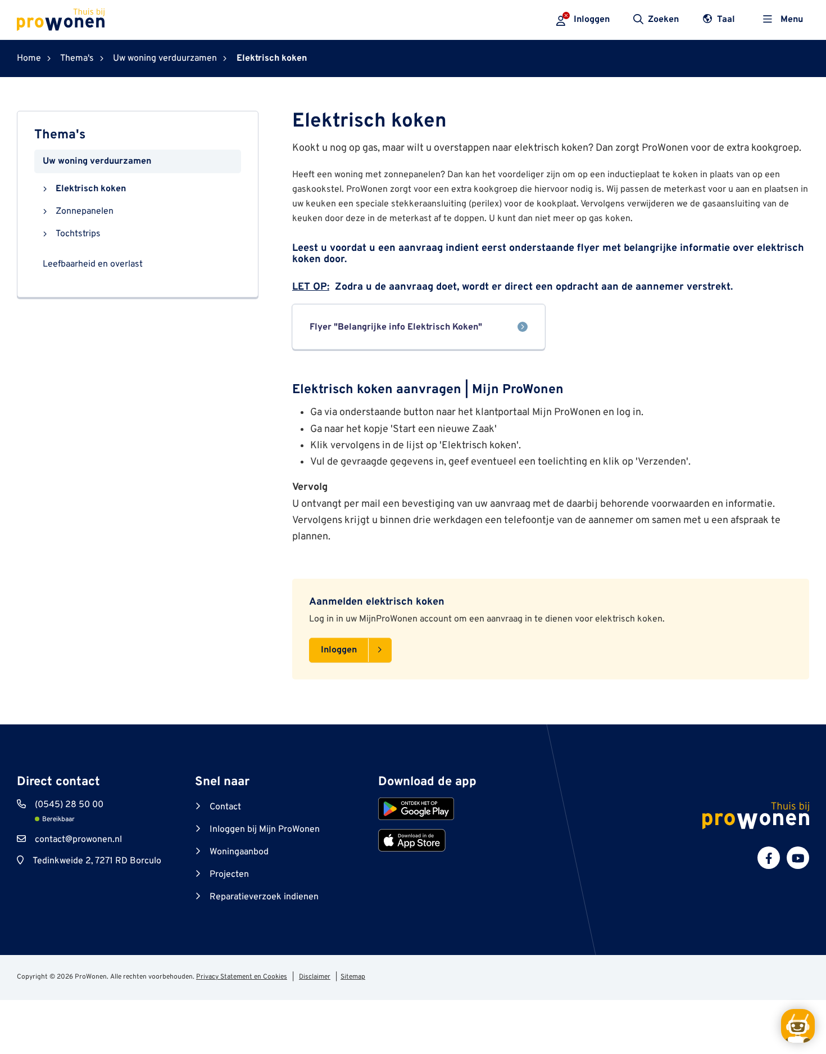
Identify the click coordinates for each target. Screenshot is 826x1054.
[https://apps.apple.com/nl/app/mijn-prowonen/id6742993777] (412, 840)
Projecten (229, 874)
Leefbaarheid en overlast (93, 264)
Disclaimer (314, 976)
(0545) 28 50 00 (69, 804)
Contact (225, 807)
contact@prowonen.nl (78, 839)
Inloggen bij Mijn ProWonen (265, 829)
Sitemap (353, 976)
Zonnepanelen (85, 211)
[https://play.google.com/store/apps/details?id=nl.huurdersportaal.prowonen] (416, 809)
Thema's (59, 135)
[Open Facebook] (768, 857)
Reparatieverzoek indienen (264, 897)
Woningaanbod (239, 852)
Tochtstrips (78, 234)
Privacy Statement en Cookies (241, 976)
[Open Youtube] (798, 857)
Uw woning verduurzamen (97, 161)
